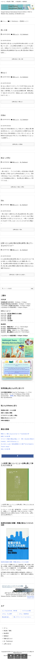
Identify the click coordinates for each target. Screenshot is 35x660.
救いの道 (4, 30)
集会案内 (19, 1)
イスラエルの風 (26, 610)
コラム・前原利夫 (24, 614)
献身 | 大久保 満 (5, 436)
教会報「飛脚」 (11, 1)
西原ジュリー (16, 34)
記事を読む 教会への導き (17, 187)
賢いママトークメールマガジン (22, 617)
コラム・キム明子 (7, 614)
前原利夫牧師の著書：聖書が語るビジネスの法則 (15, 562)
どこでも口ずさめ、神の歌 (9, 610)
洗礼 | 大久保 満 (5, 449)
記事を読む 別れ (17, 229)
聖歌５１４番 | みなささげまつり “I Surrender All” (15, 434)
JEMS (11, 395)
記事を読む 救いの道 (17, 59)
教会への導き (5, 158)
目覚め (3, 115)
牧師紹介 (25, 1)
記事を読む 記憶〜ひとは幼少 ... (17, 274)
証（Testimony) (13, 21)
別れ (2, 200)
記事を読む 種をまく (17, 101)
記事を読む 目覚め (17, 144)
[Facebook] (17, 456)
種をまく (4, 73)
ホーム (3, 1)
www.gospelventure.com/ (30, 596)
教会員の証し (6, 617)
